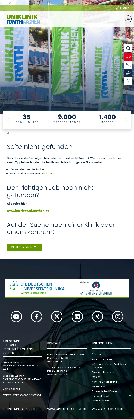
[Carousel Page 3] (2, 57)
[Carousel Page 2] (2, 54)
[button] (8, 120)
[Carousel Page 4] (2, 59)
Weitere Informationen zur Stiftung (22, 394)
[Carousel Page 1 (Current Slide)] (2, 52)
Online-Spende (11, 388)
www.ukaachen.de (58, 374)
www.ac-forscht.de (108, 409)
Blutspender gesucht (19, 409)
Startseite (48, 174)
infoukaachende (58, 370)
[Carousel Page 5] (2, 62)
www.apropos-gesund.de (67, 409)
